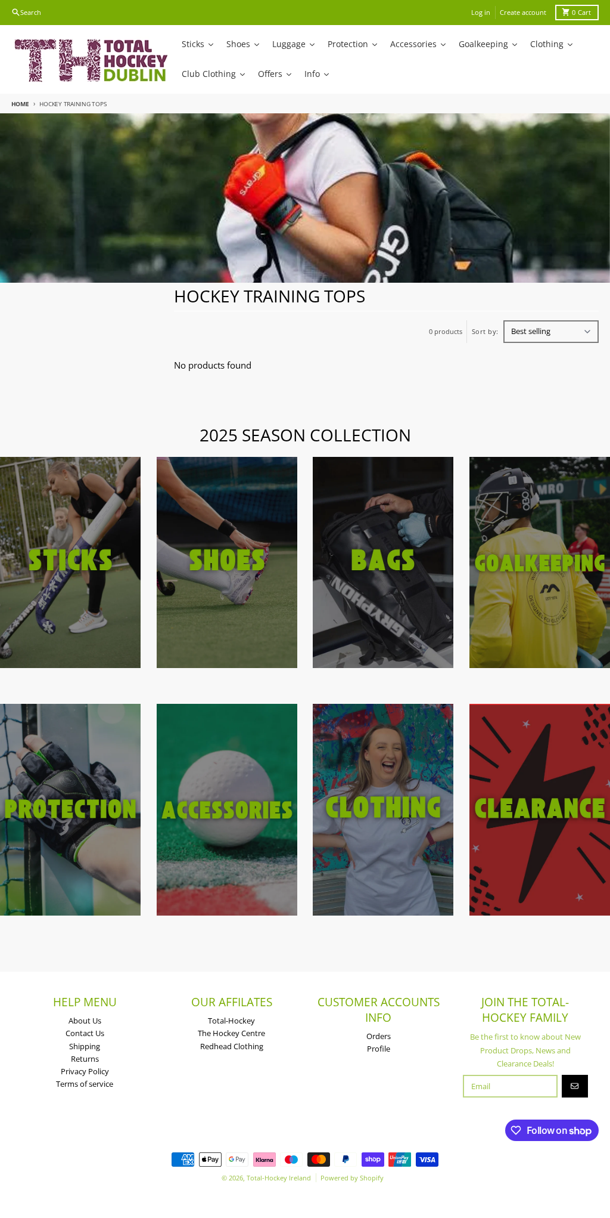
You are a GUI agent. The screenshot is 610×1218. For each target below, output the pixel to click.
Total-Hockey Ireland (279, 1177)
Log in (480, 12)
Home (20, 104)
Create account (523, 12)
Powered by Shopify (352, 1177)
